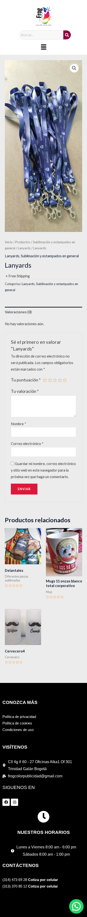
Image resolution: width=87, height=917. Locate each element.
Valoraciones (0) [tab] (18, 312)
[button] (43, 47)
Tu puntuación (26, 379)
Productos (22, 242)
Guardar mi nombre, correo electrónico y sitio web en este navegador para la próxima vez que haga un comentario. (43, 470)
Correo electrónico (27, 444)
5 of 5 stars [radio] (65, 380)
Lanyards (24, 248)
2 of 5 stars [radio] (50, 380)
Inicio (9, 242)
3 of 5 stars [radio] (55, 380)
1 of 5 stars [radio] (45, 380)
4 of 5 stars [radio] (60, 380)
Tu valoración (25, 391)
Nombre (18, 424)
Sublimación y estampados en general (50, 256)
